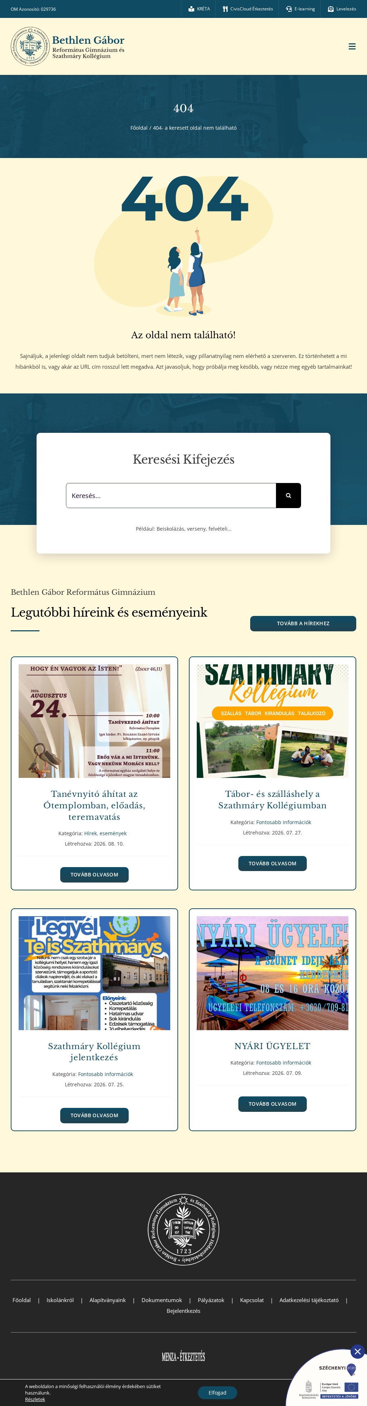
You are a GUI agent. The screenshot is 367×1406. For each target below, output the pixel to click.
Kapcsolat (252, 1300)
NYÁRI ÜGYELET (272, 968)
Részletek (35, 1399)
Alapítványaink (108, 1300)
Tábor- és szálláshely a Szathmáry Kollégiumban (272, 716)
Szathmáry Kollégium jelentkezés (94, 968)
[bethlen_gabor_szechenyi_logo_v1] (322, 1346)
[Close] (357, 1351)
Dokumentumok (162, 1300)
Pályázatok (211, 1300)
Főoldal (22, 1300)
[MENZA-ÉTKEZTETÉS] (183, 1345)
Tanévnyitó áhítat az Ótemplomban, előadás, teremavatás (94, 716)
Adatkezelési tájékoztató (309, 1300)
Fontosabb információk (272, 729)
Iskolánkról (60, 1300)
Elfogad (218, 1392)
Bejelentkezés (183, 1310)
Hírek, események (94, 729)
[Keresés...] (171, 494)
